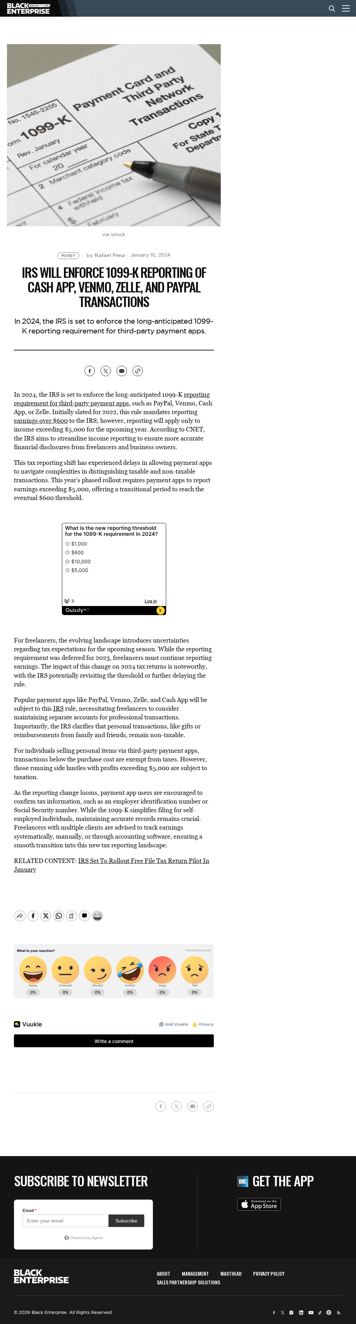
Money (68, 255)
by (106, 255)
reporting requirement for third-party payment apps (112, 398)
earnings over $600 (41, 420)
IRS (58, 708)
